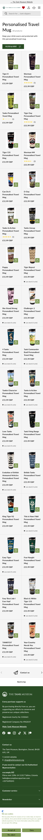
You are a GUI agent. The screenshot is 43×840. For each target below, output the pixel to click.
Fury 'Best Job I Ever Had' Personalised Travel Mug (10, 602)
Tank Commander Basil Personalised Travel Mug (31, 352)
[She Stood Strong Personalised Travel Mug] (10, 296)
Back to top (21, 682)
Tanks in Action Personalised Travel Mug (32, 393)
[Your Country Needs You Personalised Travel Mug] (32, 630)
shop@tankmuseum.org (14, 760)
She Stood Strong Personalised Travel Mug (10, 311)
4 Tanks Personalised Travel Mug (10, 352)
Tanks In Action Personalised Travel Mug (10, 231)
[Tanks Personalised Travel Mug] (10, 101)
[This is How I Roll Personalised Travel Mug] (32, 504)
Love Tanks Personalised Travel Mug (10, 434)
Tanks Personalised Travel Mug (10, 114)
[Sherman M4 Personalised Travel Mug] (32, 140)
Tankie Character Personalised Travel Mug (10, 393)
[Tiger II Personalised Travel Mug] (10, 61)
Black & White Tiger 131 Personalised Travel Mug (32, 602)
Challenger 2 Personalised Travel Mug (32, 311)
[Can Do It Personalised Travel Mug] (10, 179)
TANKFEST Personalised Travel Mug (10, 645)
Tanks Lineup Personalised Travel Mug (32, 231)
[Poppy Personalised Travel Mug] (10, 255)
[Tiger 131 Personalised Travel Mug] (10, 140)
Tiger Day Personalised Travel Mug (32, 116)
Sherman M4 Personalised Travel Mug (32, 155)
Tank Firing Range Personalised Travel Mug (32, 434)
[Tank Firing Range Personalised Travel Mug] (32, 419)
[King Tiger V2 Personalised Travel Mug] (10, 504)
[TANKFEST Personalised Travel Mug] (10, 630)
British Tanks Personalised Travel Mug (32, 475)
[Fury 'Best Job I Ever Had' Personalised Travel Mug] (10, 586)
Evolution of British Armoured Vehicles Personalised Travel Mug (10, 476)
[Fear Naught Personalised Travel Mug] (32, 545)
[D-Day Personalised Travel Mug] (32, 179)
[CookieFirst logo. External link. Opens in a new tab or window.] (3, 811)
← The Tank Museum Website (22, 2)
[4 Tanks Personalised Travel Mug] (10, 337)
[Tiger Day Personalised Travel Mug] (32, 101)
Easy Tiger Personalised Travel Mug (10, 560)
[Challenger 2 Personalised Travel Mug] (32, 296)
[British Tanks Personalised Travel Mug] (32, 460)
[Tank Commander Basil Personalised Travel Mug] (32, 337)
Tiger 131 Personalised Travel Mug (10, 155)
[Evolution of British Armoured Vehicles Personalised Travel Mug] (10, 460)
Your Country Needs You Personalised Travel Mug (32, 646)
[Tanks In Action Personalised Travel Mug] (10, 216)
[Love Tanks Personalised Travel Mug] (10, 419)
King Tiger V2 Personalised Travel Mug (10, 519)
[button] (34, 7)
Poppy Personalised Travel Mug (10, 270)
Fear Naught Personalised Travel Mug (32, 560)
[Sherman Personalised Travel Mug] (32, 61)
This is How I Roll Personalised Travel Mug (32, 519)
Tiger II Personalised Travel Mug (10, 77)
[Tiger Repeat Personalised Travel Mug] (32, 255)
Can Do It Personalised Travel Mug (10, 194)
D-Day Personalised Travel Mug (32, 194)
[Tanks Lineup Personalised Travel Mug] (32, 216)
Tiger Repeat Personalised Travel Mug (32, 270)
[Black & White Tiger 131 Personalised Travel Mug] (32, 586)
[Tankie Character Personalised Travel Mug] (10, 378)
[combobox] (21, 13)
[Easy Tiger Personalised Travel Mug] (10, 545)
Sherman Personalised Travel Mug (32, 77)
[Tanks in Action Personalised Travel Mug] (32, 378)
